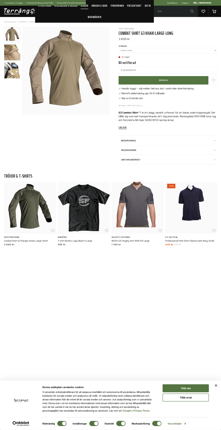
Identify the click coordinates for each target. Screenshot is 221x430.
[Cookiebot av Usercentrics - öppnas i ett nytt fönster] (21, 423)
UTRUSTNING (44, 5)
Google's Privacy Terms (136, 410)
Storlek (123, 46)
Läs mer (123, 127)
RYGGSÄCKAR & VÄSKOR (65, 5)
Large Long (126, 50)
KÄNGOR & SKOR (99, 5)
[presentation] (12, 34)
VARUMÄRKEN (94, 17)
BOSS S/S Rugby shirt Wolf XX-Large (130, 241)
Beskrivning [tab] (128, 140)
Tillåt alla (186, 388)
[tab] (12, 35)
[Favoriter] (203, 11)
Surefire (62, 237)
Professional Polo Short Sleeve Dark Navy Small (189, 241)
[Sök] (192, 11)
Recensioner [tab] (128, 150)
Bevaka (163, 80)
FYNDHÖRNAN (117, 5)
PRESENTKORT (134, 5)
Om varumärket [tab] (130, 159)
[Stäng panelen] (216, 385)
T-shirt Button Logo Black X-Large (75, 241)
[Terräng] (19, 11)
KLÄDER (84, 5)
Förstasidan (10, 21)
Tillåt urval (186, 397)
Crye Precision (126, 28)
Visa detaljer (175, 423)
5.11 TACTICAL (171, 237)
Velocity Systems (120, 237)
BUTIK (148, 5)
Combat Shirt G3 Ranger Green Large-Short (26, 241)
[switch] (94, 423)
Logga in (185, 2)
